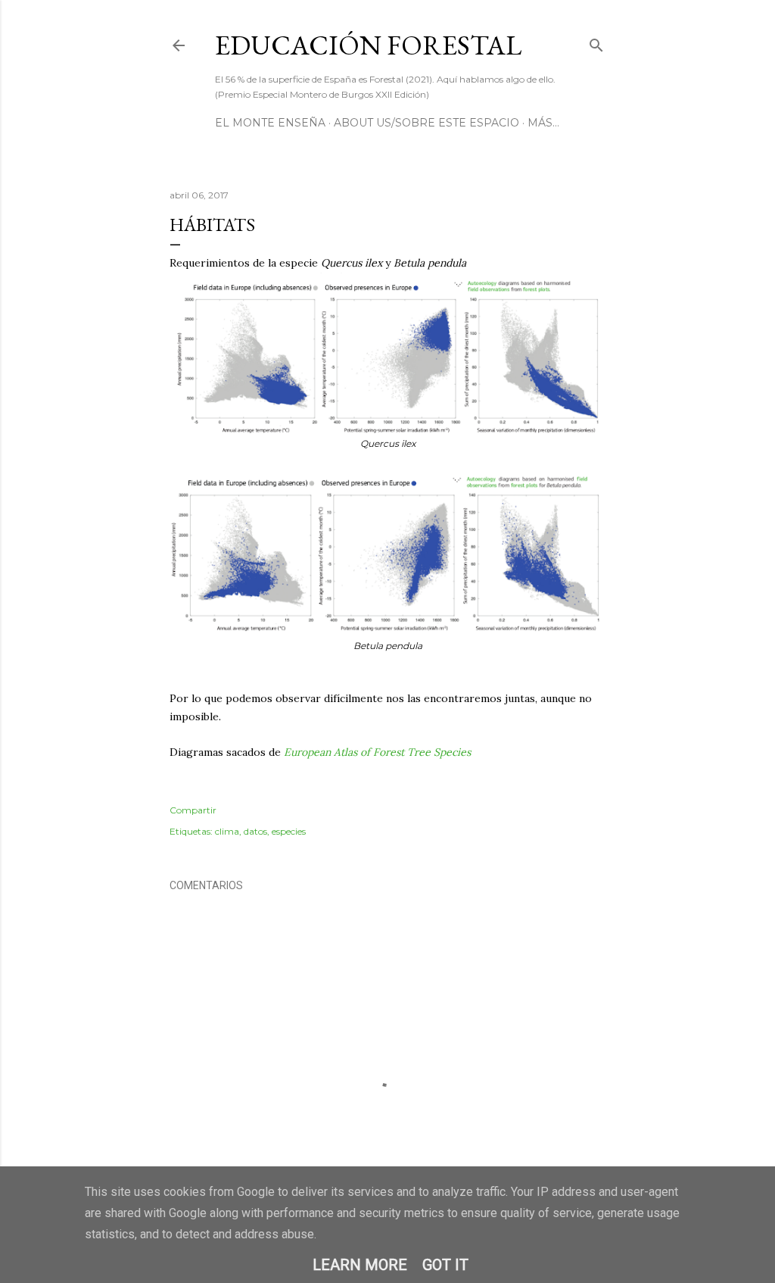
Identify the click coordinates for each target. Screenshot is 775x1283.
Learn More (360, 1265)
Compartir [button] (193, 810)
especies (289, 831)
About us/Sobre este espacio (426, 123)
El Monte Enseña (270, 123)
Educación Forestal (368, 45)
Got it (445, 1265)
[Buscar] (596, 42)
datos (255, 831)
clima (227, 831)
